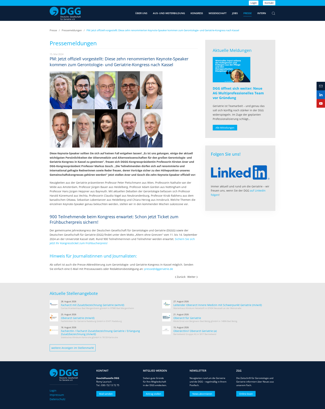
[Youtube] (320, 103)
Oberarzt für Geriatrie (187, 318)
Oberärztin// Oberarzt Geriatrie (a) (195, 331)
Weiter (191, 277)
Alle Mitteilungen (225, 127)
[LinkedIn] (320, 94)
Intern (261, 13)
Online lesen (246, 393)
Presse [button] (247, 13)
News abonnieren (202, 393)
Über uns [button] (141, 13)
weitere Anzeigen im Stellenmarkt (72, 348)
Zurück (181, 277)
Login (254, 3)
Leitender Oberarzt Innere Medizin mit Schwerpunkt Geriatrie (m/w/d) (217, 305)
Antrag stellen (153, 393)
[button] (273, 13)
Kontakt (269, 3)
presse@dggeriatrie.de (158, 269)
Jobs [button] (235, 13)
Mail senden (106, 393)
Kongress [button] (197, 13)
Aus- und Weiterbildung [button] (169, 13)
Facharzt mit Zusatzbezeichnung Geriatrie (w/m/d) (92, 305)
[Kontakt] (320, 86)
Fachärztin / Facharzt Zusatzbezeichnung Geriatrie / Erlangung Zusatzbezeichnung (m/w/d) (100, 332)
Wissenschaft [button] (217, 13)
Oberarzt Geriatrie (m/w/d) (77, 318)
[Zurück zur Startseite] (65, 13)
